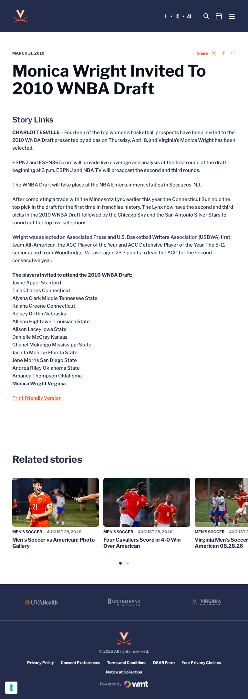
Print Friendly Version (37, 398)
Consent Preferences (80, 662)
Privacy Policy (40, 662)
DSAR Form (164, 662)
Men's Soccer (27, 531)
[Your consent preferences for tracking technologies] (11, 688)
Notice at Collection (124, 672)
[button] (120, 563)
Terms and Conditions (126, 662)
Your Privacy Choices (201, 662)
